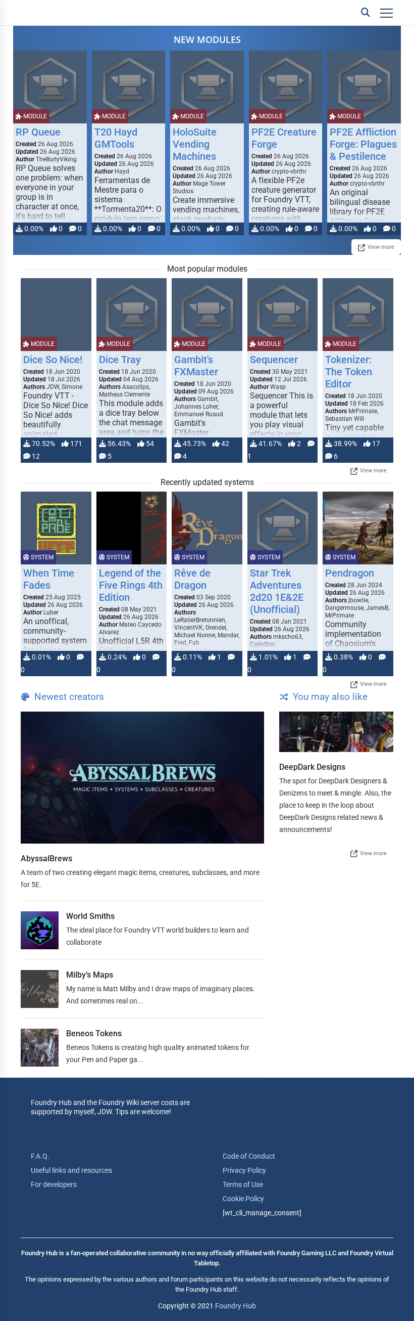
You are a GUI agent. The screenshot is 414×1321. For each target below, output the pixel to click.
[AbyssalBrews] (142, 778)
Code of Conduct (249, 1156)
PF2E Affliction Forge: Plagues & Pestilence (363, 144)
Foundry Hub (235, 1306)
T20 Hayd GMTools (115, 138)
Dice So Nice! (52, 360)
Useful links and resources (71, 1170)
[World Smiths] (40, 930)
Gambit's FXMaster (196, 366)
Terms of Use (243, 1184)
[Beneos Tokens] (40, 1048)
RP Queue (38, 132)
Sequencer (274, 360)
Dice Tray (120, 360)
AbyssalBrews (46, 858)
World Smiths (90, 916)
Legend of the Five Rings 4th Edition (131, 585)
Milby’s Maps (89, 975)
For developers (54, 1184)
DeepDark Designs (312, 767)
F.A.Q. (40, 1156)
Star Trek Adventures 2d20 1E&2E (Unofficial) (276, 591)
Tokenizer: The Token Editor (348, 372)
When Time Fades (48, 579)
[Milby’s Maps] (40, 989)
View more (381, 247)
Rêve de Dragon (192, 579)
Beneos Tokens (94, 1033)
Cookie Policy (243, 1199)
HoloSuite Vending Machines (195, 144)
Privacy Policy (244, 1170)
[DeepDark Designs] (336, 732)
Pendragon (349, 573)
